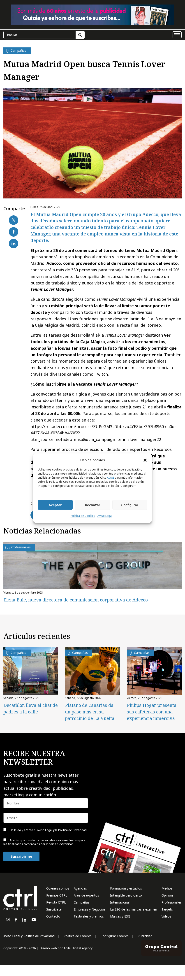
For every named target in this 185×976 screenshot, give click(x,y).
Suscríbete (54, 909)
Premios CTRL (56, 895)
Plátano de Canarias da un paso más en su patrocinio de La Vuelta (89, 711)
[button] (145, 460)
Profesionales (172, 902)
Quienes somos (57, 888)
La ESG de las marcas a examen (133, 909)
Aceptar (55, 505)
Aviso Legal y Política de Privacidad (29, 936)
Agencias (80, 888)
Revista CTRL (56, 902)
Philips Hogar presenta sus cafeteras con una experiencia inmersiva (151, 711)
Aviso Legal (104, 516)
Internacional (120, 902)
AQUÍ (110, 478)
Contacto (53, 916)
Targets (167, 909)
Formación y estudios (126, 888)
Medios (167, 888)
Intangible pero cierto (126, 895)
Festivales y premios (89, 916)
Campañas (81, 902)
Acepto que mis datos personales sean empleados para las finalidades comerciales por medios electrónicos (44, 842)
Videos (166, 916)
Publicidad (145, 936)
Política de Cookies (83, 516)
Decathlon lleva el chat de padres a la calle (30, 708)
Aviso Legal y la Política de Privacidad (62, 830)
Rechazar (92, 505)
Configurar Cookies (115, 936)
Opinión (167, 895)
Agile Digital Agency (78, 948)
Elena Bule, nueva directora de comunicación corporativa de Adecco (75, 600)
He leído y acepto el (48, 830)
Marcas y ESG (120, 916)
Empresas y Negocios (90, 909)
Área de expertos (86, 895)
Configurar (129, 505)
